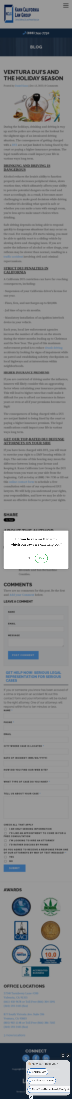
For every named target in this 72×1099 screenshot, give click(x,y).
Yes (41, 558)
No (29, 558)
